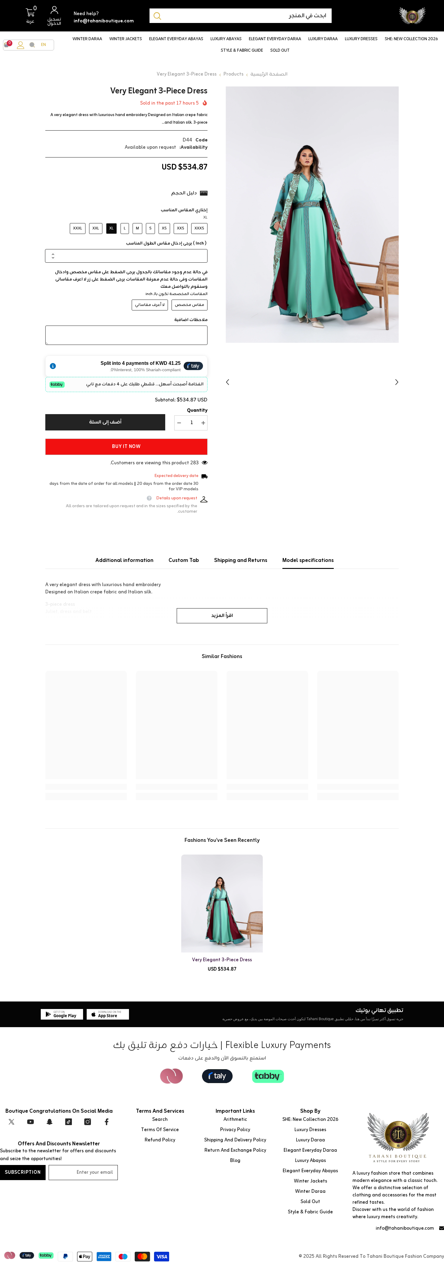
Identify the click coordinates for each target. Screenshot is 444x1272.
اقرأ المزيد (222, 616)
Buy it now (126, 447)
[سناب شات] (49, 1122)
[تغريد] (11, 1122)
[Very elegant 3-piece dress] (222, 903)
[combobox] (248, 15)
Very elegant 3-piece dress (222, 960)
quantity (197, 410)
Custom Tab (184, 560)
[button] (227, 382)
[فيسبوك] (106, 1122)
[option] (312, 214)
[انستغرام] (87, 1122)
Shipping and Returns (240, 560)
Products (233, 74)
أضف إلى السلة (105, 422)
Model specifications (308, 560)
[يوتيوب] (30, 1122)
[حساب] (20, 45)
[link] (358, 787)
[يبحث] (241, 15)
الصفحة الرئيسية (269, 74)
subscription (23, 1172)
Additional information (124, 560)
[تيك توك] (68, 1122)
